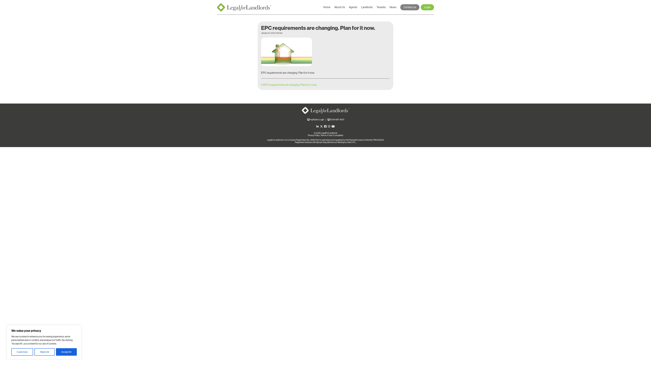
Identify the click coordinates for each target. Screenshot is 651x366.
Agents (353, 7)
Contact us (410, 7)
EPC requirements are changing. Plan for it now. (290, 84)
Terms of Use (326, 135)
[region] (44, 342)
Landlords (367, 7)
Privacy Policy (314, 135)
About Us (339, 7)
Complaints (338, 135)
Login (427, 7)
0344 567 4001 (337, 119)
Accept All (66, 352)
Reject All (44, 352)
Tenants (381, 7)
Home (326, 7)
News (393, 7)
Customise (22, 352)
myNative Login (317, 119)
